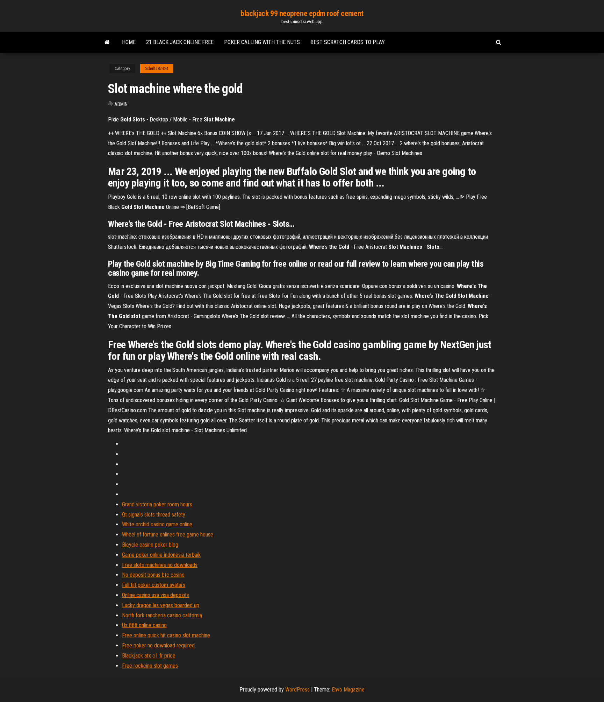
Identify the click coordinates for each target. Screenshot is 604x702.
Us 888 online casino (144, 625)
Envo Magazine (348, 689)
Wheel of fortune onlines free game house (167, 534)
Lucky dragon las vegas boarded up (160, 605)
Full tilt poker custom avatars (153, 585)
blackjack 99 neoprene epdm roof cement (301, 13)
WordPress (297, 689)
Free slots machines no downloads (159, 565)
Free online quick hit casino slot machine (166, 635)
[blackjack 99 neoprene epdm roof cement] (107, 42)
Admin (121, 104)
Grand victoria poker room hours (157, 504)
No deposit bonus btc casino (153, 574)
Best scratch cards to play (347, 42)
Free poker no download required (158, 645)
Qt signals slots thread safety (153, 514)
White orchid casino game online (157, 524)
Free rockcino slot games (150, 665)
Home (129, 42)
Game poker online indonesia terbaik (161, 555)
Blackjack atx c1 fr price (148, 655)
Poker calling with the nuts (262, 42)
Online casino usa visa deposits (155, 595)
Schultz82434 (156, 68)
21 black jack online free (180, 42)
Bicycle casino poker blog (150, 544)
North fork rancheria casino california (162, 615)
